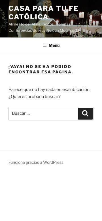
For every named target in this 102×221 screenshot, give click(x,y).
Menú (54, 45)
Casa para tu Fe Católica (43, 12)
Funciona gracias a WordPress (35, 162)
